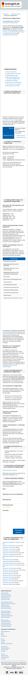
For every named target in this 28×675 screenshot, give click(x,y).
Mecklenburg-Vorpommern (6, 643)
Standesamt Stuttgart (5, 599)
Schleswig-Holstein (15, 14)
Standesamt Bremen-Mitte (6, 602)
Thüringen (3, 658)
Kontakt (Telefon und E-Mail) (13, 73)
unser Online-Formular (8, 120)
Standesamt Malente (8, 561)
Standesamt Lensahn (8, 549)
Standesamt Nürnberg (5, 606)
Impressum (9, 662)
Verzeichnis (23, 664)
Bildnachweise (23, 662)
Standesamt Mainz (5, 620)
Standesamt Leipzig (5, 597)
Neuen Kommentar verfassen (13, 84)
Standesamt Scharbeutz (9, 568)
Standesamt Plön (7, 571)
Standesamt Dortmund (6, 611)
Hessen (2, 642)
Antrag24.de (6, 14)
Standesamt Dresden (5, 614)
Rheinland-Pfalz (4, 649)
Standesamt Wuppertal (6, 612)
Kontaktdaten (11, 354)
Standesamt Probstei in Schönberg (11, 565)
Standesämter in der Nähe (12, 85)
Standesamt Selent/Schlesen (10, 563)
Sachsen (3, 654)
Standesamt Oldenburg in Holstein (11, 542)
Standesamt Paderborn (6, 626)
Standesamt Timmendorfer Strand (11, 570)
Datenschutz (16, 662)
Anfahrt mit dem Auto (21, 135)
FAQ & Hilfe (4, 662)
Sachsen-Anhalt (4, 655)
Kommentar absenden (18, 531)
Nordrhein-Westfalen (5, 648)
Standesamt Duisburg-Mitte (7, 615)
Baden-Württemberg (5, 631)
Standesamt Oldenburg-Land (10, 545)
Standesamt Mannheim (6, 621)
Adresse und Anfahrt (11, 71)
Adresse (5, 30)
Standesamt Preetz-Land (9, 575)
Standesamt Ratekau (8, 584)
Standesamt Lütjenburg (8, 554)
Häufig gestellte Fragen (12, 75)
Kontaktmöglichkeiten (12, 30)
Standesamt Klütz (7, 573)
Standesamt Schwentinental (10, 580)
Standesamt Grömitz (8, 551)
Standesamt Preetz (7, 579)
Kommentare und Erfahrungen (10, 22)
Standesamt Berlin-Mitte (6, 596)
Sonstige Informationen (12, 80)
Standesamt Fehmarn (8, 547)
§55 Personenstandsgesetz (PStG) (11, 333)
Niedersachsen (4, 646)
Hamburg (3, 640)
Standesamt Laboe (7, 582)
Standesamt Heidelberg (6, 608)
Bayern (2, 633)
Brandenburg (4, 636)
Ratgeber (14, 665)
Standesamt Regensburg (6, 624)
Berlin (2, 634)
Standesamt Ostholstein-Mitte (10, 552)
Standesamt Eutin (7, 559)
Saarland (3, 651)
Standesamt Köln (4, 593)
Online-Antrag (11, 149)
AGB (2, 664)
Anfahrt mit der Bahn (21, 137)
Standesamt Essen (5, 605)
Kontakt (18, 664)
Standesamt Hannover (6, 594)
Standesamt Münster (5, 617)
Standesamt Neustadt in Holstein (11, 556)
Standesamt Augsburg (5, 623)
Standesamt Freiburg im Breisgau (8, 603)
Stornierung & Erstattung (10, 664)
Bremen (2, 639)
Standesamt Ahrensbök (8, 577)
